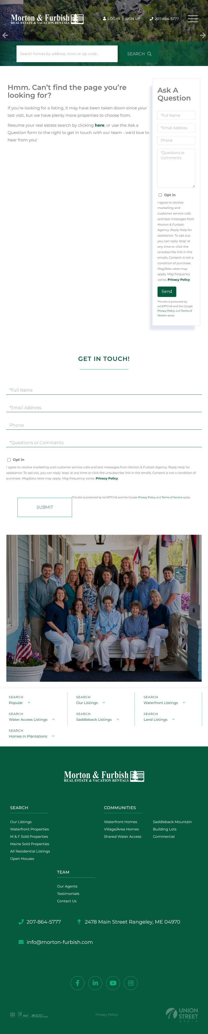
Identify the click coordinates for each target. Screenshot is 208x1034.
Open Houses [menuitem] (22, 858)
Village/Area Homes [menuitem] (121, 829)
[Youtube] (113, 983)
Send (167, 291)
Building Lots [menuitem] (165, 829)
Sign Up (132, 18)
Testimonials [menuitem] (68, 893)
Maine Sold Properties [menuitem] (29, 844)
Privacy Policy (179, 280)
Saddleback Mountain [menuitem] (172, 822)
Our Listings (87, 703)
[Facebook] (77, 983)
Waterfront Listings (161, 703)
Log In (113, 18)
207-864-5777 (166, 18)
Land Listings (155, 719)
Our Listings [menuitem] (21, 822)
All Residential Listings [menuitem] (30, 851)
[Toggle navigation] (193, 18)
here (100, 125)
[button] (5, 33)
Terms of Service (172, 497)
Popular (16, 703)
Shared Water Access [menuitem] (122, 836)
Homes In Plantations (28, 736)
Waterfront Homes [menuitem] (120, 822)
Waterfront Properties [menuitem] (29, 829)
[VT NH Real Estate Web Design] (182, 1015)
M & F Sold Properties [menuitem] (29, 836)
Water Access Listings (28, 719)
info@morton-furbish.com (60, 942)
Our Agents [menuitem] (67, 886)
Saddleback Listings (94, 719)
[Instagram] (131, 983)
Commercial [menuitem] (164, 836)
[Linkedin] (95, 983)
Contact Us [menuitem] (67, 901)
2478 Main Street (131, 922)
